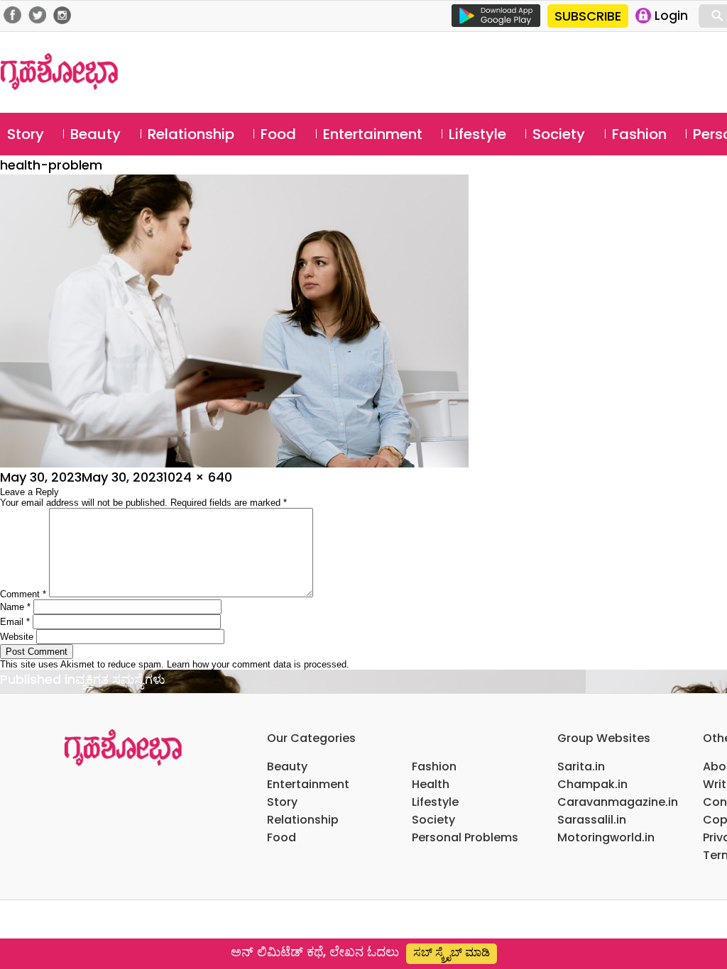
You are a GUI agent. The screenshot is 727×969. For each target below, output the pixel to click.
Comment (23, 594)
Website (16, 636)
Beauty (95, 134)
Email (15, 621)
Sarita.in (581, 766)
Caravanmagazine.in (617, 802)
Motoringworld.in (606, 837)
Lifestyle (477, 134)
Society (558, 134)
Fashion (639, 134)
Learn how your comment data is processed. (258, 664)
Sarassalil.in (591, 820)
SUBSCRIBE (587, 16)
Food (278, 134)
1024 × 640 (197, 477)
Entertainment (372, 134)
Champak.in (592, 784)
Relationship (191, 134)
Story (25, 134)
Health (430, 784)
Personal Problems (465, 837)
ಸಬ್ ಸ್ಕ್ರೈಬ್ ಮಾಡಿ (451, 952)
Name (15, 607)
